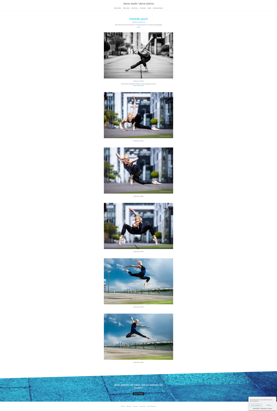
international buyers (158, 8)
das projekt (142, 8)
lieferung (123, 406)
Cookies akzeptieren (256, 405)
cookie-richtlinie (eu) (151, 406)
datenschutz (142, 406)
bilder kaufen (126, 8)
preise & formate (138, 393)
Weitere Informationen (138, 85)
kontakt (149, 8)
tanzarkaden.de (141, 22)
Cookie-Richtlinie (256, 408)
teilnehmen (129, 406)
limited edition (117, 8)
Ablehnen (269, 405)
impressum (270, 408)
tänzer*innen (135, 8)
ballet (138, 27)
